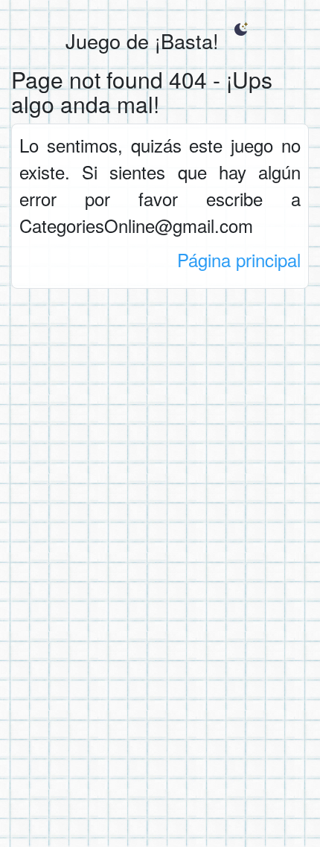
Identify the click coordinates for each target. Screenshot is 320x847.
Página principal (239, 259)
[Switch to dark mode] (241, 29)
